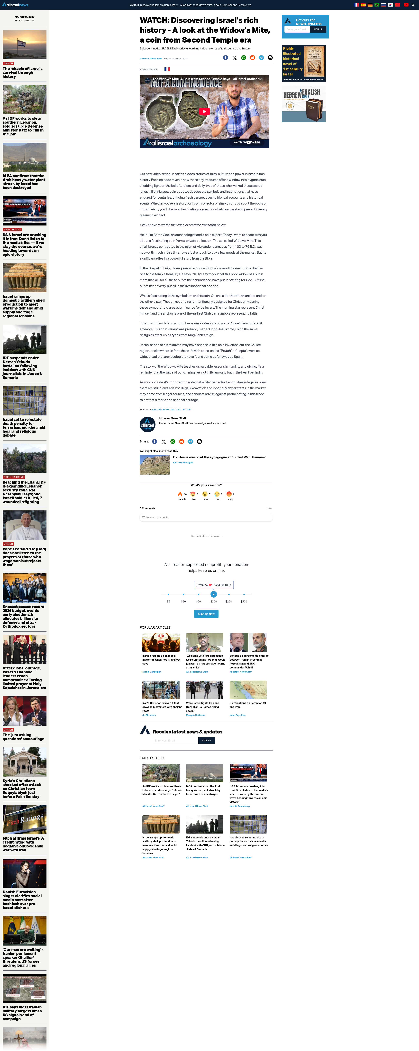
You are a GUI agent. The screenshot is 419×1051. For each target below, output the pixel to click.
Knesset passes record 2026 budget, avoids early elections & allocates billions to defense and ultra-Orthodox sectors (23, 616)
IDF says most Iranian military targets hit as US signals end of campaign (22, 1012)
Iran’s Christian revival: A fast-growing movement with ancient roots (162, 707)
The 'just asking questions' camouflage (23, 736)
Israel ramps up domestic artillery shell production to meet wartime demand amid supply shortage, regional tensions (24, 306)
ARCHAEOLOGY (161, 409)
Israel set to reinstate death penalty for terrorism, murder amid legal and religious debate (24, 427)
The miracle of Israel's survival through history (22, 72)
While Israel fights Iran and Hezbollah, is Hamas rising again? (202, 707)
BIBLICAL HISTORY (181, 409)
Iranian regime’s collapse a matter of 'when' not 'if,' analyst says (161, 659)
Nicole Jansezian (151, 671)
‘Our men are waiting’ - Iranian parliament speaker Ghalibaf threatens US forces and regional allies (23, 957)
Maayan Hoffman (195, 715)
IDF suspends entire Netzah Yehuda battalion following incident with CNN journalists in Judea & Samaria (22, 367)
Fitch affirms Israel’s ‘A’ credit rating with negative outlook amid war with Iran (23, 844)
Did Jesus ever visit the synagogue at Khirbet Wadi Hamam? (219, 457)
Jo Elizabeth (149, 715)
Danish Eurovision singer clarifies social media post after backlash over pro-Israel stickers (22, 899)
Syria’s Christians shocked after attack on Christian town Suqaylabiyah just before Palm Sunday (22, 788)
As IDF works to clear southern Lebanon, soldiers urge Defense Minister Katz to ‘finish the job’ (23, 126)
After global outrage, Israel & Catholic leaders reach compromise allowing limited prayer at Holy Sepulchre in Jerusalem (24, 678)
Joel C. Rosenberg (240, 806)
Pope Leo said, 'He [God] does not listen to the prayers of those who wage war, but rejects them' (24, 556)
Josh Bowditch (238, 715)
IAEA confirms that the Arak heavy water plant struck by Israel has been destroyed (24, 181)
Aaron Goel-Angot (183, 462)
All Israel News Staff (151, 58)
